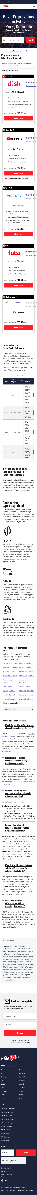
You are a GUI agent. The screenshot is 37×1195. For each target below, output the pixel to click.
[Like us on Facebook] (2, 1181)
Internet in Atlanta (6, 1116)
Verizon (21, 1091)
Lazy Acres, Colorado (26, 691)
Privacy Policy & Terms (8, 1190)
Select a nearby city (10, 703)
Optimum (22, 1073)
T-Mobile (22, 1088)
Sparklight (22, 1077)
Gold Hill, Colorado (9, 695)
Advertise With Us (6, 1174)
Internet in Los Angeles (8, 1109)
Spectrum (22, 1080)
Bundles (25, 51)
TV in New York (5, 1130)
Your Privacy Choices (26, 1190)
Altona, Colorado (25, 686)
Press (2, 1177)
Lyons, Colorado (8, 671)
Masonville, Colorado (10, 676)
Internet (18, 51)
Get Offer (25, 179)
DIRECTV (6, 432)
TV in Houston (5, 1137)
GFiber (3, 1098)
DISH (5, 395)
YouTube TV (6, 412)
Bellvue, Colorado (25, 667)
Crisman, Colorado (9, 699)
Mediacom (22, 1070)
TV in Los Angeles (6, 1126)
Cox (2, 1080)
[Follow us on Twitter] (6, 1181)
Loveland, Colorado (26, 699)
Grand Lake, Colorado (26, 671)
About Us (4, 1171)
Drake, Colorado (25, 663)
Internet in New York (7, 1112)
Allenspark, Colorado (10, 663)
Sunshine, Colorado (26, 695)
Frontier (3, 1095)
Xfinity (21, 1098)
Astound (3, 1070)
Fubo (5, 452)
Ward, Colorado (8, 686)
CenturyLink (5, 1077)
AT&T (2, 1073)
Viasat (21, 1095)
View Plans (21, 118)
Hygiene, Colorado (9, 691)
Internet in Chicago (7, 1123)
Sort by (4, 70)
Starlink (21, 1084)
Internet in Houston (7, 1119)
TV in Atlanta (5, 1133)
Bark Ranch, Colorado (26, 676)
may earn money (13, 2)
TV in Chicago (5, 1140)
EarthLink (4, 1091)
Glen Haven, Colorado (10, 667)
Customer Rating (31, 86)
